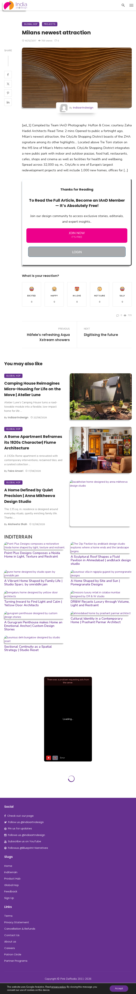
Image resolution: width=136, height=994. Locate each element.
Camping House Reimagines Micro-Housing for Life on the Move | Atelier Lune (32, 389)
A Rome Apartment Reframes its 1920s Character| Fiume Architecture (33, 442)
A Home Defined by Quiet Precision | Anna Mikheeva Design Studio (29, 495)
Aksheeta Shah (17, 524)
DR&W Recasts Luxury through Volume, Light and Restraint (100, 603)
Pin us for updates (20, 828)
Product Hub (12, 878)
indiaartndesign (83, 107)
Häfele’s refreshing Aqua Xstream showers (48, 337)
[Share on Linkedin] (8, 102)
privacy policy (58, 987)
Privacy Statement (16, 922)
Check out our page (20, 816)
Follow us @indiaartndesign (26, 822)
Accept (119, 988)
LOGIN (77, 251)
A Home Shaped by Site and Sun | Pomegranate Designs (95, 582)
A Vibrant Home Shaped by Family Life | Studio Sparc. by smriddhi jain (33, 582)
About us (10, 941)
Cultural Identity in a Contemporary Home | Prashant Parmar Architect (97, 620)
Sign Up (9, 898)
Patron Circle (12, 954)
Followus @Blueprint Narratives (28, 848)
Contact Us (11, 935)
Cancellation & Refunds (19, 928)
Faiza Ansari (15, 471)
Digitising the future (101, 334)
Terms (8, 916)
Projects (49, 24)
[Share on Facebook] (8, 74)
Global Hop (30, 24)
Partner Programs (15, 961)
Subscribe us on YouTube (24, 841)
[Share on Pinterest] (8, 93)
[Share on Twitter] (8, 84)
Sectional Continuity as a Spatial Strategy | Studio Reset (28, 648)
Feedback (10, 891)
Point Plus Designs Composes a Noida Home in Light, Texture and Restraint (32, 555)
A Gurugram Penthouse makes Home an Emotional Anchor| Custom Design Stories (33, 625)
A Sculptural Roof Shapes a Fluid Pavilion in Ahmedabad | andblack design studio (101, 560)
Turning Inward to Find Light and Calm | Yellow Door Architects (33, 603)
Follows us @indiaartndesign (26, 835)
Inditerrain (10, 872)
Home (8, 866)
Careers (9, 948)
